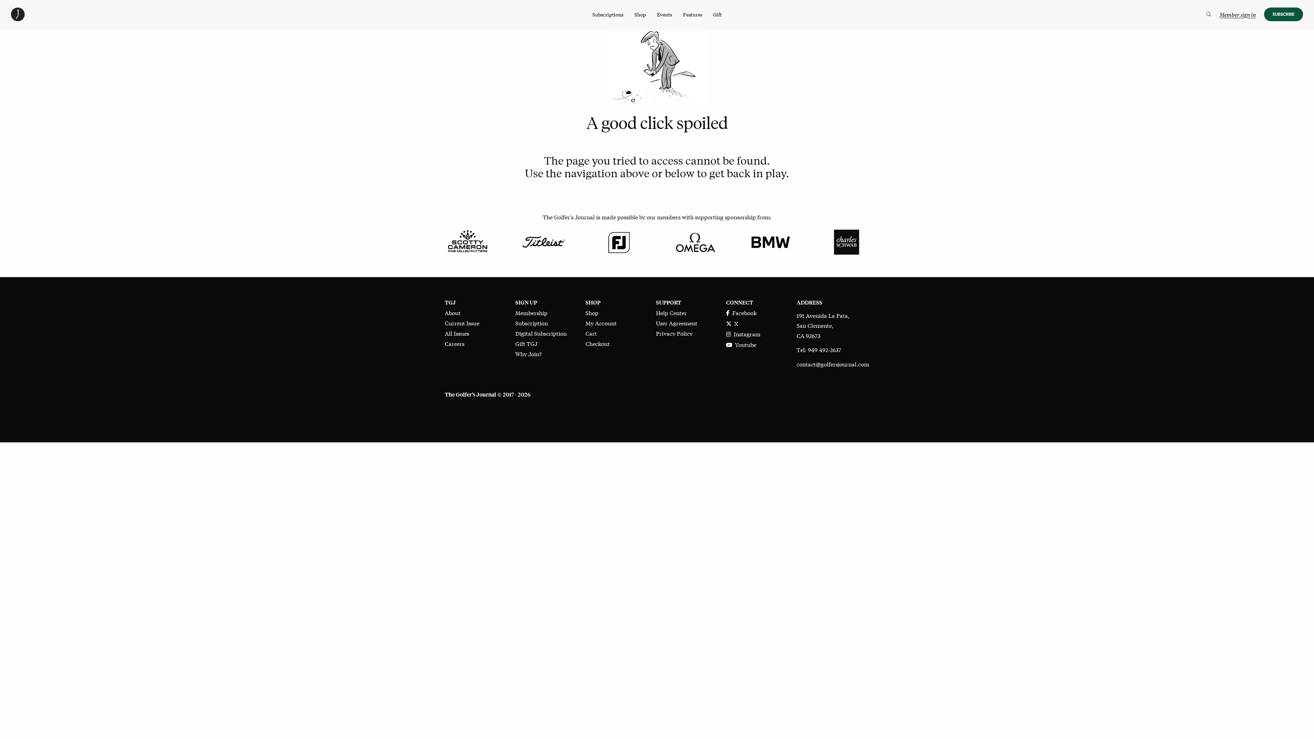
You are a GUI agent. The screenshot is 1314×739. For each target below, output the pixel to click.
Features (692, 14)
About (453, 312)
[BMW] (770, 241)
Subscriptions (607, 14)
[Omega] (695, 241)
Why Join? (528, 354)
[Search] (1208, 14)
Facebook (743, 312)
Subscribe (1283, 14)
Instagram (745, 334)
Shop (640, 14)
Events (664, 14)
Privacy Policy (674, 333)
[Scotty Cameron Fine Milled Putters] (468, 241)
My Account (601, 323)
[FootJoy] (619, 241)
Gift (717, 14)
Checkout (597, 343)
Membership (531, 312)
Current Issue (462, 323)
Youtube (744, 344)
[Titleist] (543, 241)
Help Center (671, 312)
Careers (454, 343)
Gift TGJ (526, 343)
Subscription (531, 323)
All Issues (457, 333)
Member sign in (1238, 14)
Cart (591, 333)
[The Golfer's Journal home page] (18, 19)
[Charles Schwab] (846, 241)
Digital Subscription (541, 333)
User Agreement (676, 323)
